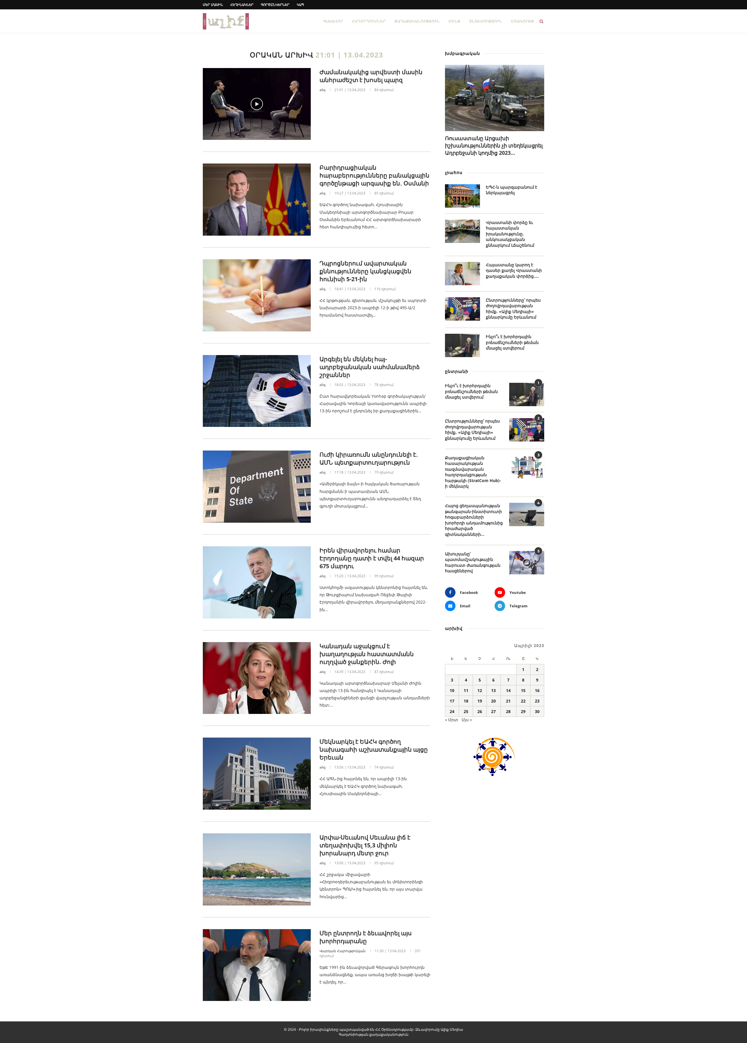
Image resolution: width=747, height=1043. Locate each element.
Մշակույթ (522, 21)
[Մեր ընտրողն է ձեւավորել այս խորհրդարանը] (257, 965)
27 (493, 711)
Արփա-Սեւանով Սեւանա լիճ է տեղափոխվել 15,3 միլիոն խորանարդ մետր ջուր (365, 845)
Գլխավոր (333, 21)
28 (508, 711)
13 (493, 690)
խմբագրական (462, 53)
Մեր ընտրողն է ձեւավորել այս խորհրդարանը (366, 937)
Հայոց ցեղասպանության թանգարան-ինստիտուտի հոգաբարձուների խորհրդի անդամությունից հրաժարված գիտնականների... (474, 520)
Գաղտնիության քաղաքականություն (374, 1034)
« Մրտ (451, 719)
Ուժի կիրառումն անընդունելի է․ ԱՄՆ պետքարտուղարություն (369, 458)
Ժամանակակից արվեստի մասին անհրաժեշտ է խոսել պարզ (371, 76)
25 (466, 711)
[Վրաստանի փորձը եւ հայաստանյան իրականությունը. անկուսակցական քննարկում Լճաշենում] (462, 231)
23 (537, 701)
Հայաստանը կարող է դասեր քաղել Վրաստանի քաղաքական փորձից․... (514, 270)
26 (479, 711)
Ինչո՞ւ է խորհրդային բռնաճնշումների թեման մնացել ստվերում (512, 342)
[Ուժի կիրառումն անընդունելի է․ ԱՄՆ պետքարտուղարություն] (257, 487)
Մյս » (467, 719)
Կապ (300, 4)
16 (537, 690)
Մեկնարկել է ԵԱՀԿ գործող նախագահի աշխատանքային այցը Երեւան (374, 749)
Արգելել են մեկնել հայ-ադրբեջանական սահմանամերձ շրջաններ (370, 367)
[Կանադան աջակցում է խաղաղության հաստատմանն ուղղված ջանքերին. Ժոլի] (257, 678)
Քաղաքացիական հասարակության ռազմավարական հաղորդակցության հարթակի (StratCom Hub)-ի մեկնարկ (473, 472)
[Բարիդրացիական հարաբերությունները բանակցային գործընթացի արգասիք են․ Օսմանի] (257, 200)
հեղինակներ (242, 4)
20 (493, 701)
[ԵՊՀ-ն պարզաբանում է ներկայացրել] (462, 196)
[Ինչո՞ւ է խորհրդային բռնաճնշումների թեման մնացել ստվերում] (462, 345)
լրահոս (453, 172)
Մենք (454, 21)
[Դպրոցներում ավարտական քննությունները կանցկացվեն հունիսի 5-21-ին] (257, 295)
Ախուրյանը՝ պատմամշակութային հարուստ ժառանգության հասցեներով (472, 562)
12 (479, 690)
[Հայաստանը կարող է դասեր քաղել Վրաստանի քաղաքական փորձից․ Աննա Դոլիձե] (462, 273)
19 (479, 701)
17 (452, 701)
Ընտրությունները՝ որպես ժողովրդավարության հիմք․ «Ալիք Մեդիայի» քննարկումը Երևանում (513, 308)
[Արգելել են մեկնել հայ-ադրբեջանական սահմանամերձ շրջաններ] (257, 391)
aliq (322, 89)
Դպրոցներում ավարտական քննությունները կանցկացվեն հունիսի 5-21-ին (365, 271)
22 (523, 701)
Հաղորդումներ (369, 21)
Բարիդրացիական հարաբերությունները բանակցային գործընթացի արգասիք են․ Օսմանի (375, 175)
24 (452, 711)
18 (466, 701)
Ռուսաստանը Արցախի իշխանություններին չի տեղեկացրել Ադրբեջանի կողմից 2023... (494, 145)
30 (537, 711)
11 (466, 690)
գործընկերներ (275, 4)
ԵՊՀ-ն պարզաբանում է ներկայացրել (511, 190)
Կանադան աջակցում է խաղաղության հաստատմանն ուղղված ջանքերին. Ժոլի (367, 654)
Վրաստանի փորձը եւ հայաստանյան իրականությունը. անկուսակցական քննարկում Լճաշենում (510, 234)
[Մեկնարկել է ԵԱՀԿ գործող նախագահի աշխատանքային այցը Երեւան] (257, 774)
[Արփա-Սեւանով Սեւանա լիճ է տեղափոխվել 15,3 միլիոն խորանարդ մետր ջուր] (257, 869)
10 (452, 690)
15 (523, 690)
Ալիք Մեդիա (452, 1029)
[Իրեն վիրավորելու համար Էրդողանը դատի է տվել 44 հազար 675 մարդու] (257, 582)
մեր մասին (213, 4)
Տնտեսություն (485, 21)
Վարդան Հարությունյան (343, 950)
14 (508, 690)
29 (523, 711)
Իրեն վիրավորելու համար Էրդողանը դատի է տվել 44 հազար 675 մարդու (372, 558)
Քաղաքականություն (417, 21)
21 (508, 701)
